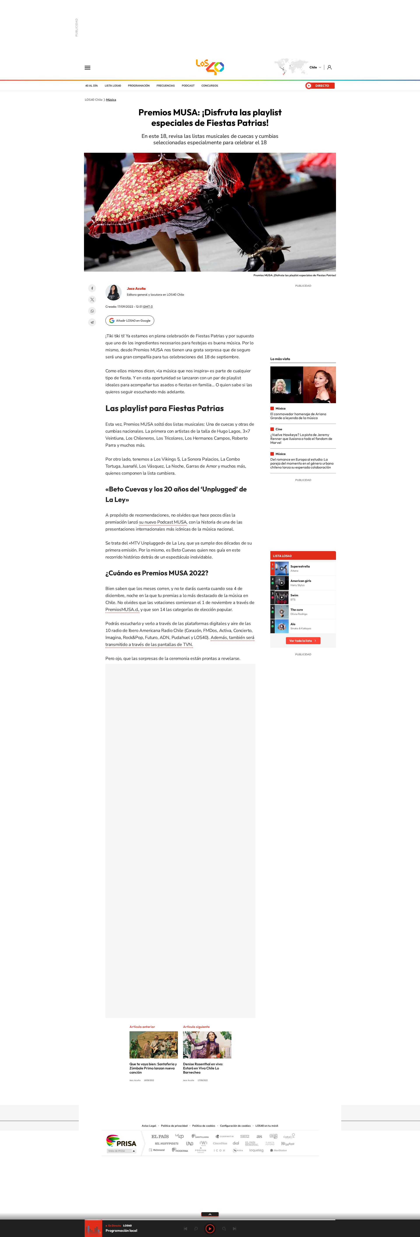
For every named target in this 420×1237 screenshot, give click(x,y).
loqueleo (257, 1149)
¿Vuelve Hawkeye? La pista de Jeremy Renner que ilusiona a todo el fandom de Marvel (301, 438)
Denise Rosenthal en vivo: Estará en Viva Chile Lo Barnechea (203, 1068)
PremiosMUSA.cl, (122, 609)
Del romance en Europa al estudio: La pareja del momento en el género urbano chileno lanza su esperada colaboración (302, 463)
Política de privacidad (174, 1126)
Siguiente (234, 1228)
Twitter (92, 300)
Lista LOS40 (113, 85)
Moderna (178, 1149)
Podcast (188, 85)
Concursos (209, 85)
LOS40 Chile (210, 67)
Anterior (185, 1228)
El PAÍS (160, 1137)
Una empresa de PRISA (121, 1140)
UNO (190, 1142)
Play (210, 1229)
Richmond (157, 1149)
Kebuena (284, 1142)
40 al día (91, 85)
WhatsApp (92, 311)
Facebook (92, 288)
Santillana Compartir (225, 1137)
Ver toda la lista (300, 641)
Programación (139, 85)
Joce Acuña (136, 288)
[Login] (330, 67)
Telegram (92, 322)
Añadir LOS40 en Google (133, 321)
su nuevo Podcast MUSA (163, 522)
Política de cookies (203, 1126)
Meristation (278, 1149)
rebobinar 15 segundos (196, 1228)
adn (272, 1137)
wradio (202, 1142)
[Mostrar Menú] (90, 67)
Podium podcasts (200, 1149)
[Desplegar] (210, 1214)
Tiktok (183, 1096)
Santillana (201, 1137)
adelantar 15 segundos (224, 1228)
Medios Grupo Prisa (121, 1151)
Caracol (288, 1137)
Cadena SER (243, 1137)
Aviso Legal (149, 1126)
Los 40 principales (181, 1137)
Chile (313, 67)
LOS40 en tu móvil (267, 1126)
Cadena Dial (236, 1142)
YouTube (201, 1096)
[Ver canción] (282, 569)
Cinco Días (219, 1142)
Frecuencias (166, 85)
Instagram (192, 1096)
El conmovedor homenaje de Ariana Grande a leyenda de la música (298, 416)
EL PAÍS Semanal (252, 1142)
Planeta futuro (268, 1142)
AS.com (257, 1137)
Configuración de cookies (235, 1126)
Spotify (227, 1096)
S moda (237, 1149)
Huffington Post (166, 1142)
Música (111, 100)
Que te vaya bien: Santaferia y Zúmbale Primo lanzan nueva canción (153, 1068)
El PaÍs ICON (219, 1149)
